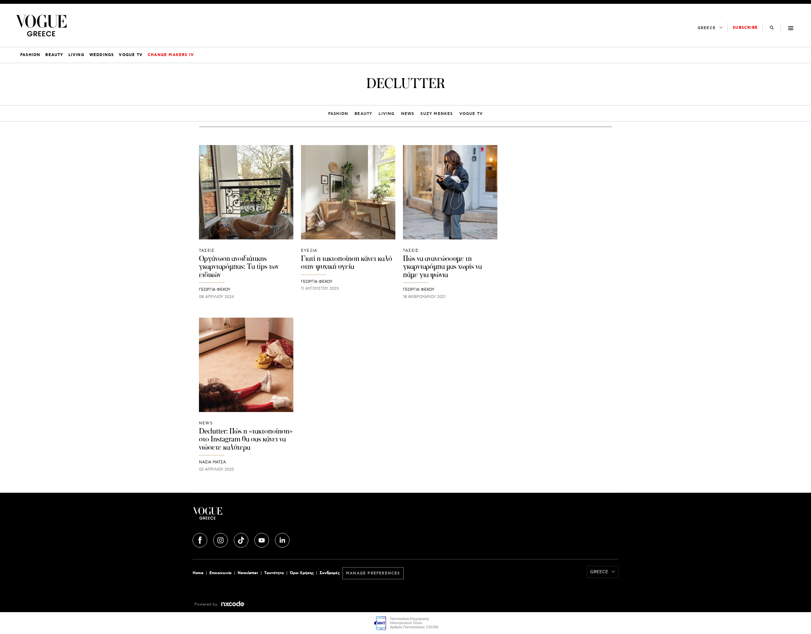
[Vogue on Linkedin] (282, 539)
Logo (264, 516)
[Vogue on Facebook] (200, 539)
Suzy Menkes (436, 113)
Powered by (207, 604)
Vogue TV (471, 113)
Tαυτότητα (274, 573)
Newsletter (248, 573)
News (407, 113)
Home (198, 573)
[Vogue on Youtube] (262, 539)
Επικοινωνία (220, 573)
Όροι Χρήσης (302, 573)
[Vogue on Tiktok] (242, 539)
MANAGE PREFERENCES (373, 573)
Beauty (363, 113)
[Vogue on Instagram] (221, 539)
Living (386, 113)
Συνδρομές (330, 573)
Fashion (338, 113)
